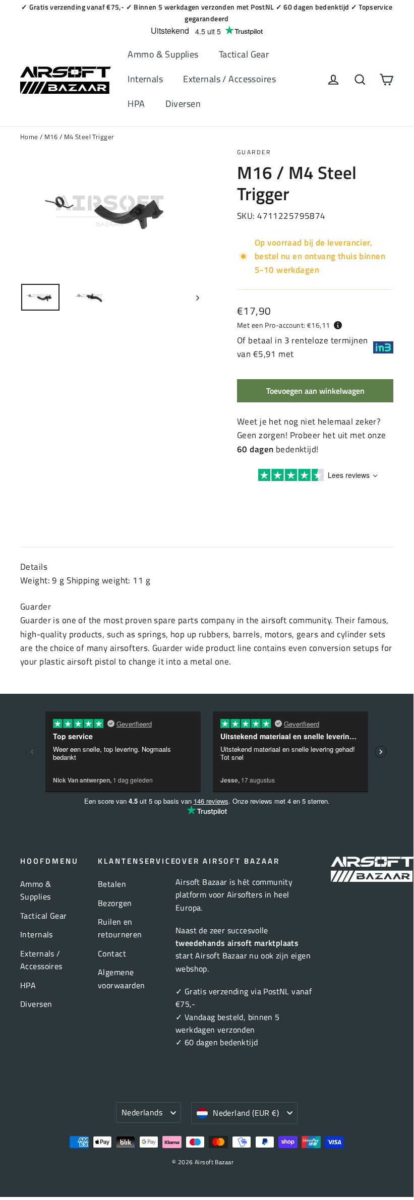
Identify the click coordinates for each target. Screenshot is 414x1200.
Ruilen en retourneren (120, 928)
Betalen (112, 884)
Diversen (183, 103)
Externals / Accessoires (229, 79)
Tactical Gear (244, 54)
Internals (145, 79)
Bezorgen (115, 903)
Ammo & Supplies (163, 54)
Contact (112, 953)
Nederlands (142, 1112)
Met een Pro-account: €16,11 (283, 325)
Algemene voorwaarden (121, 978)
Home (29, 137)
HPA (136, 103)
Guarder (254, 152)
